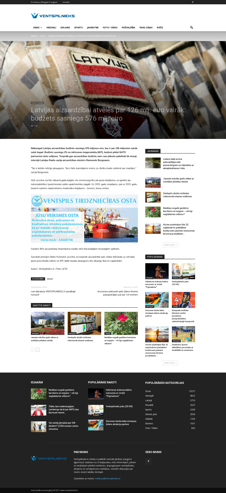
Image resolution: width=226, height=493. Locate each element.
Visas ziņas (146, 27)
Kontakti (66, 2)
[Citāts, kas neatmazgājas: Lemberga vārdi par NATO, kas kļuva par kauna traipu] (38, 410)
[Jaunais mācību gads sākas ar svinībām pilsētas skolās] (47, 323)
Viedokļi (51, 27)
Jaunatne (93, 27)
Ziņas (36, 27)
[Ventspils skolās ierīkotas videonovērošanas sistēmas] (84, 323)
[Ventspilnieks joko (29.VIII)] (183, 271)
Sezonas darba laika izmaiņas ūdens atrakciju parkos (156, 313)
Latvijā (40, 103)
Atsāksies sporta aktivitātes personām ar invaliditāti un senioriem (182, 347)
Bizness (149, 423)
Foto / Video (110, 27)
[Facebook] (192, 2)
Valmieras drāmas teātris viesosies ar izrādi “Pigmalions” (156, 284)
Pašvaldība (128, 27)
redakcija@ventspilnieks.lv (107, 478)
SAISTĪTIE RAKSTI (41, 305)
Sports (78, 27)
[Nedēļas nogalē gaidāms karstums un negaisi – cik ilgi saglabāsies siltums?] (121, 323)
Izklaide (65, 27)
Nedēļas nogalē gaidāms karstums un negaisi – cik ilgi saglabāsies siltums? (120, 340)
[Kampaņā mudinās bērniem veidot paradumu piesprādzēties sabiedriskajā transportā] (183, 300)
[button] (191, 27)
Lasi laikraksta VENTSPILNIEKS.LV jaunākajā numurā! (53, 293)
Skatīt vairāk (169, 245)
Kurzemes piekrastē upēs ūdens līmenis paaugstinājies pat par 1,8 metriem (118, 293)
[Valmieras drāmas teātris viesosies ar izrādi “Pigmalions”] (157, 271)
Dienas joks (177, 278)
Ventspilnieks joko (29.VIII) (119, 406)
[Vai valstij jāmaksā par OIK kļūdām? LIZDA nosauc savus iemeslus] (38, 426)
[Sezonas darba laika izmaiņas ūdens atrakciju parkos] (157, 300)
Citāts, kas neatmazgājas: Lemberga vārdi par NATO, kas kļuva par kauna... (64, 409)
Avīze (160, 27)
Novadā (149, 404)
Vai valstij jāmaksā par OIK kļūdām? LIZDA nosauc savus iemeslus (63, 426)
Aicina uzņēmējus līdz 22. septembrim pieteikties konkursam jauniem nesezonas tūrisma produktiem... (156, 350)
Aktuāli (50, 279)
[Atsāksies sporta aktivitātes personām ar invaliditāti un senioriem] (183, 334)
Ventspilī (35, 333)
